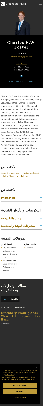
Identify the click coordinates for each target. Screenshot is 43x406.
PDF (17, 81)
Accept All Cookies (19, 385)
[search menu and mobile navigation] (41, 3)
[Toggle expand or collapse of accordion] (41, 197)
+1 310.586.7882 (22, 67)
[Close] (36, 367)
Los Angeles (21, 64)
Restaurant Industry (31, 173)
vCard (11, 81)
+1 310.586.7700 (22, 70)
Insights (14, 299)
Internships (8, 198)
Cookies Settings (20, 397)
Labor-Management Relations (16, 176)
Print (24, 81)
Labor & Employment (10, 173)
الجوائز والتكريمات (12, 218)
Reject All (19, 391)
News (5, 299)
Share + (31, 81)
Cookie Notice (9, 375)
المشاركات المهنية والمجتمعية (18, 226)
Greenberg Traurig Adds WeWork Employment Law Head (21, 316)
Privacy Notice (30, 373)
